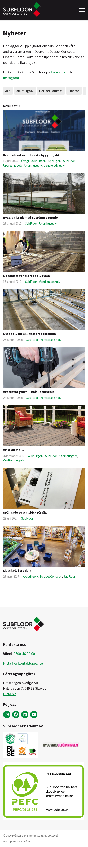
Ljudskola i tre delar (18, 570)
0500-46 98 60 (24, 653)
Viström (25, 841)
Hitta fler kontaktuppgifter (23, 663)
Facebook (58, 72)
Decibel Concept (51, 91)
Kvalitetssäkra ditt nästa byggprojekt (31, 155)
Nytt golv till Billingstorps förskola (29, 334)
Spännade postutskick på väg (25, 512)
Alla (7, 91)
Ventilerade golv (54, 165)
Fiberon (74, 91)
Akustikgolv (24, 91)
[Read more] (44, 130)
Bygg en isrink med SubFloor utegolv (30, 217)
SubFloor (69, 161)
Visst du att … (13, 450)
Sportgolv (55, 161)
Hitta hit (9, 693)
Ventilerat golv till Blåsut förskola (29, 392)
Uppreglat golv (13, 165)
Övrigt (25, 161)
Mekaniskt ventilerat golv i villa (26, 276)
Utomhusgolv (33, 165)
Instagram (11, 77)
